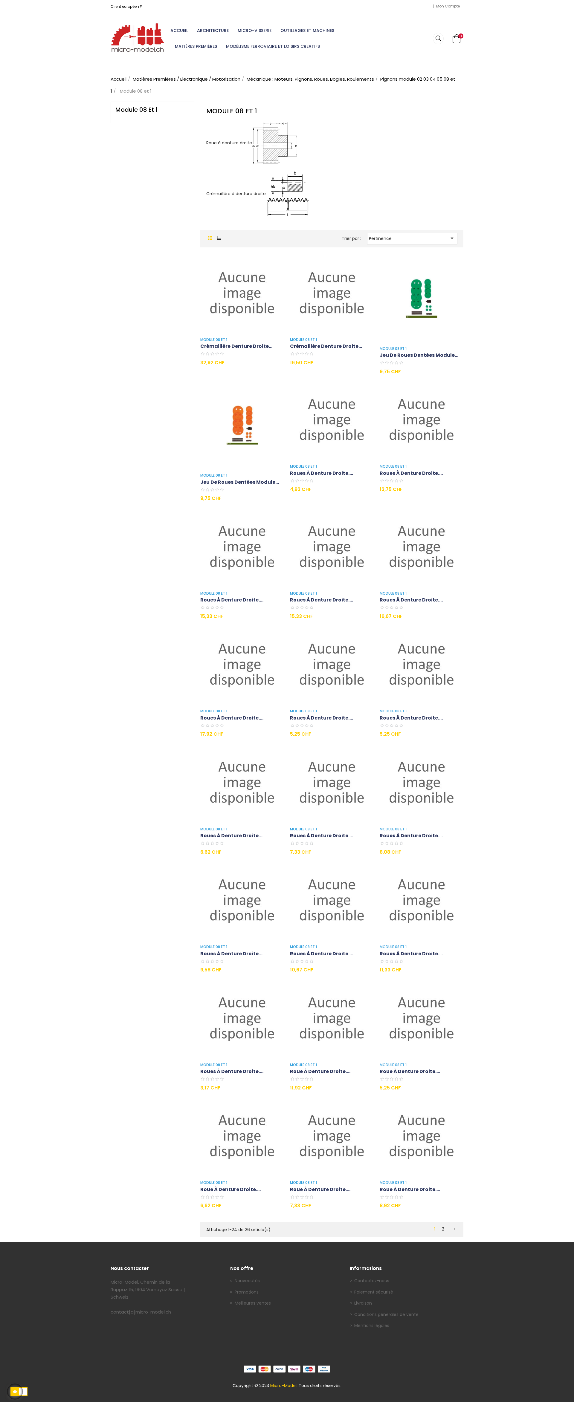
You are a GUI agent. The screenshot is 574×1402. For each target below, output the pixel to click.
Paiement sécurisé (373, 1292)
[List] (219, 238)
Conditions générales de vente (386, 1314)
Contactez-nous (371, 1281)
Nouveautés (247, 1281)
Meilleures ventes (253, 1303)
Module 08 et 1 (136, 109)
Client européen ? (126, 6)
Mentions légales (371, 1325)
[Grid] (210, 238)
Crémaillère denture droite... (236, 346)
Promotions (247, 1292)
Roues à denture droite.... (321, 473)
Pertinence (412, 238)
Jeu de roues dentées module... (419, 355)
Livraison (363, 1303)
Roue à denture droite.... (320, 1071)
